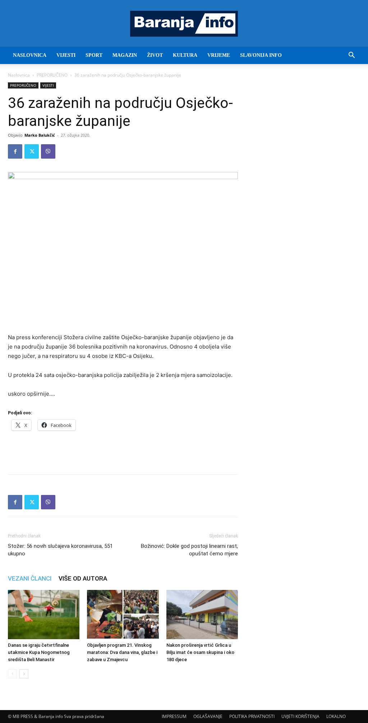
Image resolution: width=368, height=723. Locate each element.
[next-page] (23, 673)
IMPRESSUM (174, 716)
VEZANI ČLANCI (29, 578)
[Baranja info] (184, 24)
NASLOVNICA (29, 55)
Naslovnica (19, 75)
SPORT (94, 55)
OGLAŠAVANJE (207, 716)
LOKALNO (336, 716)
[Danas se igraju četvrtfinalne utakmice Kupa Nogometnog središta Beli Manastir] (43, 614)
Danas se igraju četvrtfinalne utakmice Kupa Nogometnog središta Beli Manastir (39, 652)
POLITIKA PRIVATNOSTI (252, 716)
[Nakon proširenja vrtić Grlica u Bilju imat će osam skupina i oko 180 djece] (202, 614)
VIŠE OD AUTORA (83, 578)
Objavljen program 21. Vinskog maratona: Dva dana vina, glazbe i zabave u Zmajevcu (122, 652)
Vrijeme (218, 55)
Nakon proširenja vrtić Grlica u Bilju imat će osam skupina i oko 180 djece (200, 652)
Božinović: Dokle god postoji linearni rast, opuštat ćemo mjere (189, 550)
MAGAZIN (124, 55)
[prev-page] (12, 673)
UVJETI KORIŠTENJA (300, 716)
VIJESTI (65, 55)
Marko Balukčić (39, 135)
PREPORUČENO (52, 75)
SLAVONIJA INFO (261, 55)
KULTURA (185, 55)
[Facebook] (15, 151)
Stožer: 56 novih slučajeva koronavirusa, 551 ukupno (60, 550)
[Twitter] (31, 151)
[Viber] (48, 151)
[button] (351, 56)
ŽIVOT (155, 55)
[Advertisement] (123, 450)
